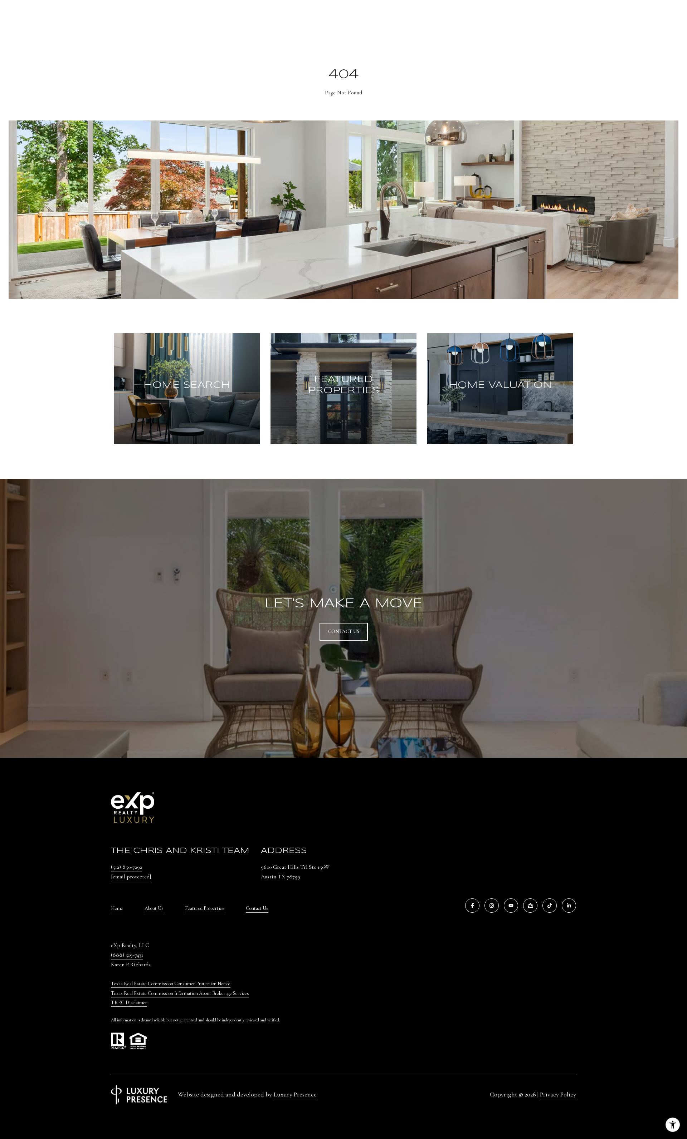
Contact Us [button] (343, 631)
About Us (154, 908)
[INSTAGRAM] (491, 905)
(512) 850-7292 (126, 867)
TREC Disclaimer (129, 1003)
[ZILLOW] (530, 905)
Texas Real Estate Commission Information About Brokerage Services (180, 993)
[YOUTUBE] (511, 905)
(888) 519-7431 (127, 954)
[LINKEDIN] (569, 905)
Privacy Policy (558, 1094)
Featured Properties (204, 908)
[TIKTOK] (549, 905)
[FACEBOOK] (472, 905)
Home (117, 908)
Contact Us (257, 908)
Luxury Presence (295, 1094)
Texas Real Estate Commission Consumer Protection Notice (170, 984)
